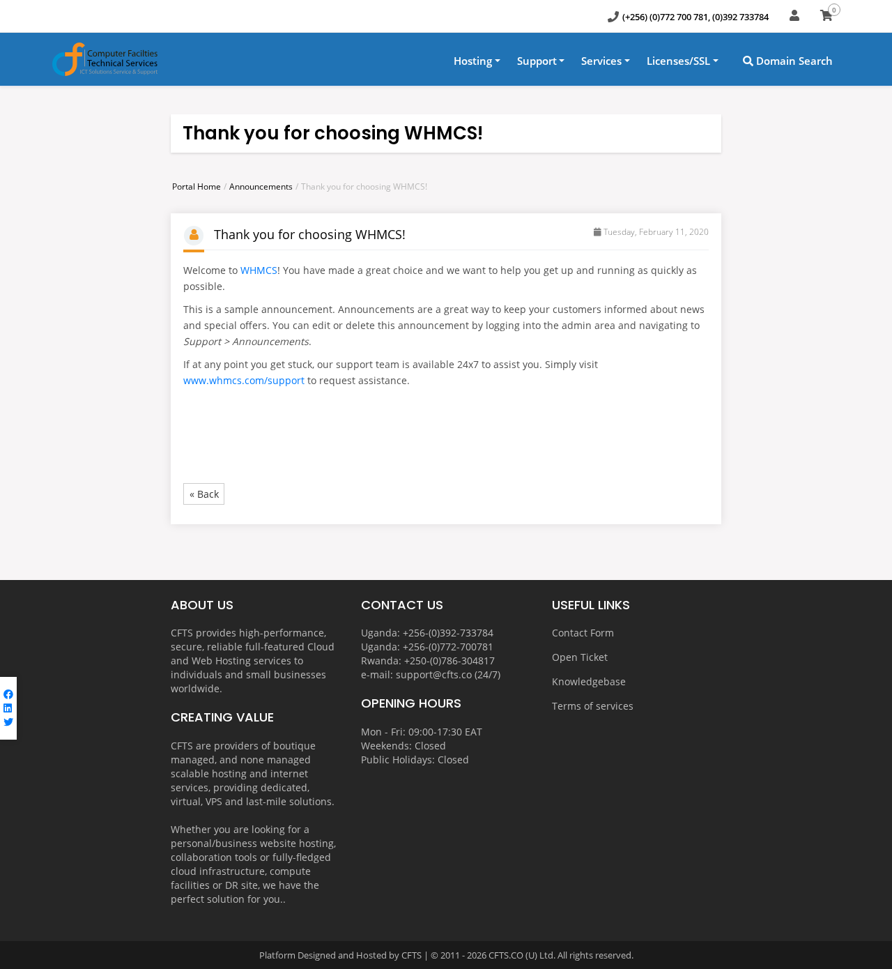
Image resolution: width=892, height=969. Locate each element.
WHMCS (258, 270)
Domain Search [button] (793, 61)
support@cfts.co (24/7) (448, 674)
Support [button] (537, 61)
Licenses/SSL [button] (678, 61)
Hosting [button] (473, 61)
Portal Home (196, 186)
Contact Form (583, 632)
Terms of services (592, 705)
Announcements (261, 186)
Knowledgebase (589, 681)
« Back (204, 494)
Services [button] (601, 61)
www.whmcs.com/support (244, 380)
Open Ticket (580, 657)
